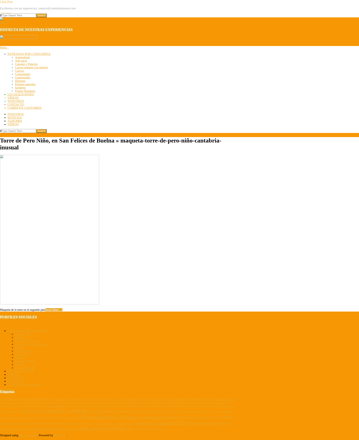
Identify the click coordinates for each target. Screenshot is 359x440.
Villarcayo (70, 429)
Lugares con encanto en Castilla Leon (96, 403)
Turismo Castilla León (203, 423)
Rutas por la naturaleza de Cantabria (193, 417)
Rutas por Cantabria (146, 417)
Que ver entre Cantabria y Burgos (218, 411)
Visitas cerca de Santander (105, 428)
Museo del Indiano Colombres (62, 406)
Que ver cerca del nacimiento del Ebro (160, 406)
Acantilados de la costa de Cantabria (26, 399)
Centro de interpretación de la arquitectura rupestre (144, 399)
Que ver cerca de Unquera (220, 406)
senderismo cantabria (51, 423)
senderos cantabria (104, 424)
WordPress (60, 435)
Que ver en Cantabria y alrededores (62, 410)
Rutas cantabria (103, 416)
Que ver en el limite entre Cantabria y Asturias (135, 411)
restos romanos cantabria (66, 417)
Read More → (53, 309)
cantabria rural (112, 399)
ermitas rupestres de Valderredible (20, 403)
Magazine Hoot (28, 435)
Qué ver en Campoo (39, 417)
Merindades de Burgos (200, 403)
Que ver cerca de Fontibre (128, 406)
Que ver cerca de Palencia (192, 406)
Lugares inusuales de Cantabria (170, 402)
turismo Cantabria (160, 422)
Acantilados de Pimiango (68, 399)
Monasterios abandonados (32, 406)
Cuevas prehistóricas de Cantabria (188, 399)
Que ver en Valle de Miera (13, 418)
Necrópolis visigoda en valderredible (97, 406)
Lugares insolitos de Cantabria (133, 402)
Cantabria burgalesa (93, 399)
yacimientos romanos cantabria (149, 429)
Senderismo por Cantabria (81, 424)
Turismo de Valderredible (47, 428)
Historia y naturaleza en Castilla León (57, 403)
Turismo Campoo (125, 423)
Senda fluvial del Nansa (19, 423)
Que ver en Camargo (10, 411)
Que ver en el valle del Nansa (185, 411)
